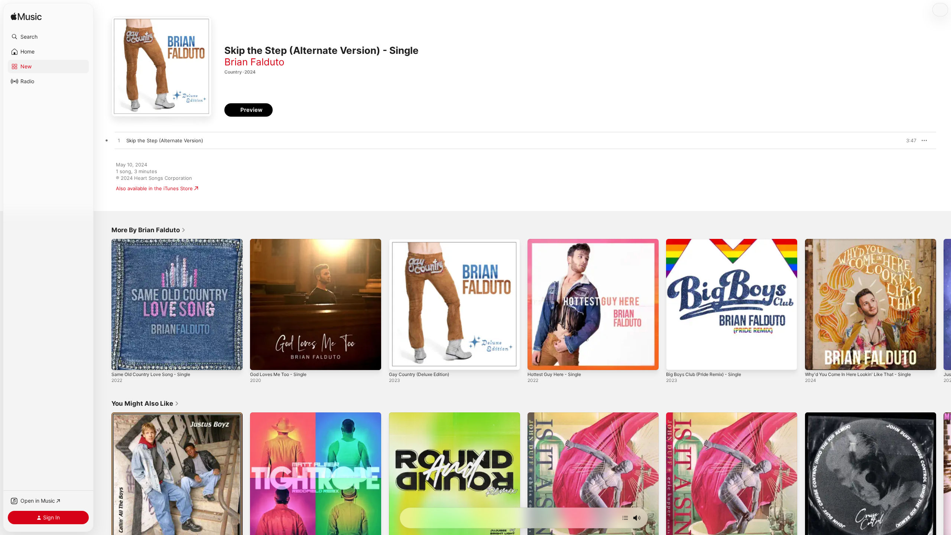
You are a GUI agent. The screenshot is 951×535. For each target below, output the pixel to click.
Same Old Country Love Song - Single (155, 242)
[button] (48, 36)
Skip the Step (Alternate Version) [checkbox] (164, 140)
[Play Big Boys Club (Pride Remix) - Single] (675, 360)
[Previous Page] (104, 304)
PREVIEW (908, 140)
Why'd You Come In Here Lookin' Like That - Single (864, 242)
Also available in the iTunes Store (154, 188)
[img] (26, 17)
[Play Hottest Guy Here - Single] (536, 360)
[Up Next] (625, 518)
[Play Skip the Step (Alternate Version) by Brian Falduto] (118, 140)
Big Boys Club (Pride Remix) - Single (707, 242)
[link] (148, 230)
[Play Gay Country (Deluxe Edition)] (398, 360)
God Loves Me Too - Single (281, 242)
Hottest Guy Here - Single (558, 242)
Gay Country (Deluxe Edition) (423, 242)
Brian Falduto (254, 62)
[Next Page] (943, 304)
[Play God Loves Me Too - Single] (259, 360)
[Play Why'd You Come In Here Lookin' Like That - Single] (814, 360)
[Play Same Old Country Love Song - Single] (120, 360)
